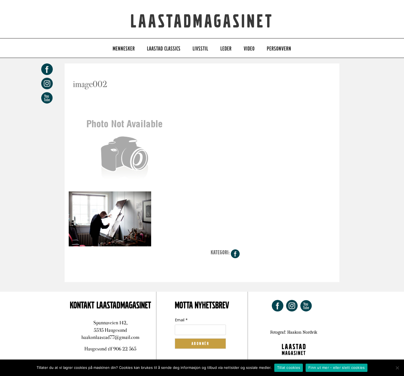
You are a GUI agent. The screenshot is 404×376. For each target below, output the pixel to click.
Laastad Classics (164, 48)
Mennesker (124, 48)
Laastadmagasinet (202, 21)
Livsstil (200, 48)
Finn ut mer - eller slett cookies (336, 367)
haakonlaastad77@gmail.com (110, 337)
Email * (181, 319)
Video (249, 48)
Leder (226, 48)
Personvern (279, 48)
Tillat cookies (288, 367)
